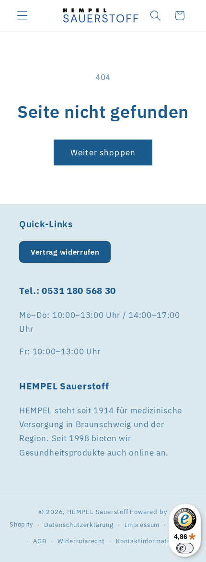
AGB (39, 541)
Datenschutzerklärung (79, 524)
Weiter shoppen (103, 152)
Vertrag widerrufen (65, 252)
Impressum (142, 524)
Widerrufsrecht (81, 541)
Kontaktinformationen (150, 541)
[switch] (185, 548)
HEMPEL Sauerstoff (97, 511)
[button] (22, 15)
